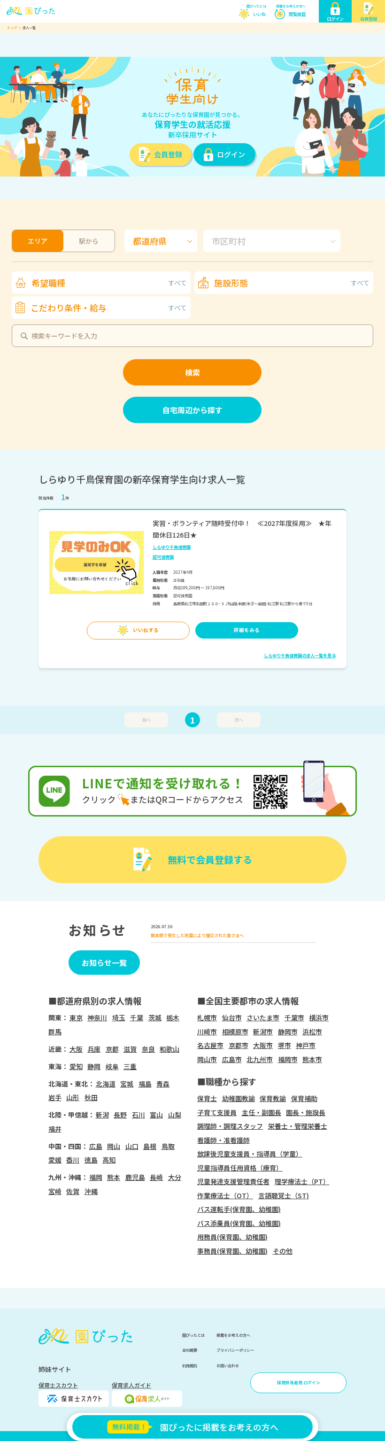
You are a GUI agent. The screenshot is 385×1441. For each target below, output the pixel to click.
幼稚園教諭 (238, 1098)
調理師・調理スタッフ (230, 1126)
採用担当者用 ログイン (298, 1382)
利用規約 (189, 1365)
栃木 (172, 1017)
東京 (76, 1017)
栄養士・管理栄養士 (297, 1126)
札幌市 (207, 1017)
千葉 (136, 1017)
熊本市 (312, 1059)
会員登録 (168, 154)
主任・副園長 (261, 1112)
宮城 (126, 1083)
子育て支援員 (217, 1112)
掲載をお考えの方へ (291, 6)
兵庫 (93, 1049)
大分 (174, 1177)
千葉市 (294, 1017)
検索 (192, 372)
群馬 (55, 1031)
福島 (145, 1083)
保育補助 (304, 1098)
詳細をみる (247, 629)
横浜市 (319, 1017)
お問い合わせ (227, 1365)
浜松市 (312, 1031)
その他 (283, 1251)
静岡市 (288, 1031)
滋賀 (130, 1049)
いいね (259, 14)
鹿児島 (135, 1177)
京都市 (238, 1045)
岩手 (55, 1097)
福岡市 (288, 1059)
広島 (95, 1146)
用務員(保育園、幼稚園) (232, 1236)
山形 (72, 1097)
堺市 (284, 1045)
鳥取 (168, 1146)
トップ (12, 27)
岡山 (113, 1146)
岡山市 (207, 1059)
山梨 (174, 1114)
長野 (120, 1114)
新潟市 (263, 1031)
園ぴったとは (256, 6)
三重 (130, 1066)
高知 (109, 1159)
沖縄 (91, 1191)
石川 (138, 1114)
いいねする (146, 629)
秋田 (91, 1097)
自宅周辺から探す (192, 410)
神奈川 (97, 1017)
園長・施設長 (305, 1112)
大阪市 (263, 1045)
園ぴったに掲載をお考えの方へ (219, 1427)
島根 (149, 1146)
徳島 (91, 1159)
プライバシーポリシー (235, 1350)
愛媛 (55, 1159)
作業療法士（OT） (225, 1195)
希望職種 (109, 282)
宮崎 (55, 1191)
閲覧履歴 (297, 14)
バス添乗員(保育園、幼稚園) (239, 1223)
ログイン (231, 154)
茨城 (155, 1017)
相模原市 (235, 1031)
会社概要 (189, 1350)
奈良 (148, 1049)
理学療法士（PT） (302, 1181)
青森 (162, 1083)
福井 (55, 1128)
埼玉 (118, 1017)
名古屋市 (210, 1045)
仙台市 (232, 1017)
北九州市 (259, 1059)
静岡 (93, 1066)
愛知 (76, 1066)
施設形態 (292, 282)
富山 (156, 1114)
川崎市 (207, 1031)
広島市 (232, 1059)
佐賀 (72, 1191)
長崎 (156, 1177)
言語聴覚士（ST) (283, 1195)
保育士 (207, 1098)
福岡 (95, 1177)
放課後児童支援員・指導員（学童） (249, 1153)
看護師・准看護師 (223, 1140)
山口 (132, 1146)
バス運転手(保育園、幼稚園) (239, 1209)
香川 (72, 1159)
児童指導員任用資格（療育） (240, 1167)
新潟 (102, 1114)
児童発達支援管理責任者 (233, 1181)
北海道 (106, 1083)
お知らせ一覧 (104, 962)
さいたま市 (262, 1017)
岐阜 (112, 1066)
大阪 (76, 1049)
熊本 (113, 1177)
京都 (112, 1049)
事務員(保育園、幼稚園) (232, 1251)
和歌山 (169, 1049)
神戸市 (306, 1045)
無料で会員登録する (210, 859)
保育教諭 (273, 1098)
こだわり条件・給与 (109, 307)
